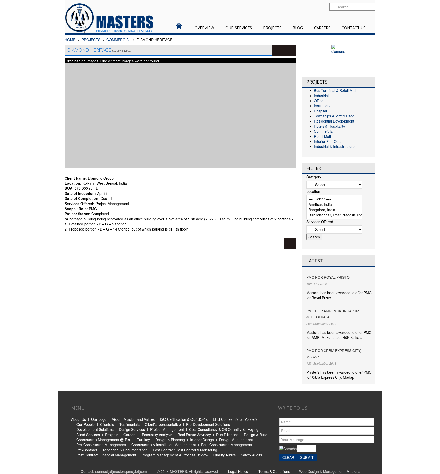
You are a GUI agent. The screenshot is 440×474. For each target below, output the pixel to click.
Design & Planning (170, 439)
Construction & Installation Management (163, 444)
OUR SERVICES (238, 27)
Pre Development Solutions (208, 424)
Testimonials (129, 424)
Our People (85, 424)
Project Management (167, 429)
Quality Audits (224, 454)
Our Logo (98, 419)
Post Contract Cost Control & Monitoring (185, 449)
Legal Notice (238, 471)
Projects (111, 434)
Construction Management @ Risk (104, 439)
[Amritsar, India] (334, 204)
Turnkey (143, 439)
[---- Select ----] (334, 199)
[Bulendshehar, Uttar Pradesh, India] (334, 215)
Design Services (132, 429)
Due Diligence (227, 434)
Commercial (118, 39)
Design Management (236, 439)
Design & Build (255, 434)
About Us (78, 419)
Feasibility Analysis (157, 434)
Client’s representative (163, 424)
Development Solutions (95, 429)
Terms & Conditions (274, 471)
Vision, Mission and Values (133, 419)
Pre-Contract (86, 449)
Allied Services (88, 434)
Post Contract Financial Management (106, 454)
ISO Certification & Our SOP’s (184, 419)
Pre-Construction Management (101, 444)
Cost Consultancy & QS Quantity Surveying (223, 429)
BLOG (298, 27)
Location (313, 191)
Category (313, 176)
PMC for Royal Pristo (328, 277)
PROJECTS (272, 27)
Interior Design (202, 439)
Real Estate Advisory (194, 434)
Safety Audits (251, 454)
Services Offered (319, 221)
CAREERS (322, 27)
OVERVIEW (204, 27)
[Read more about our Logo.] (338, 57)
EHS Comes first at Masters (235, 419)
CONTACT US (353, 27)
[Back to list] (290, 243)
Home (70, 39)
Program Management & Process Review (175, 454)
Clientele (107, 424)
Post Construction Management (226, 444)
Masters (353, 471)
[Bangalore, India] (334, 209)
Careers (129, 434)
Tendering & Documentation (124, 449)
